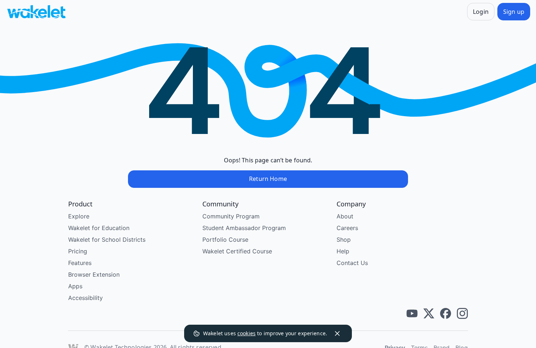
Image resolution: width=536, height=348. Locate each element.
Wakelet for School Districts (106, 239)
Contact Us (352, 262)
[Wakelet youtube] (412, 313)
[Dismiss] (337, 333)
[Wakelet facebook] (445, 313)
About (345, 216)
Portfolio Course (225, 239)
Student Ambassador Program (244, 228)
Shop (344, 239)
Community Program (231, 216)
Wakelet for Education (98, 228)
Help (343, 251)
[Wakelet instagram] (462, 313)
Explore (78, 216)
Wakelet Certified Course (237, 251)
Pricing (77, 251)
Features (80, 262)
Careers (347, 228)
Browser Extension (94, 274)
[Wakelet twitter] (428, 313)
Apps (75, 286)
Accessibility (85, 297)
